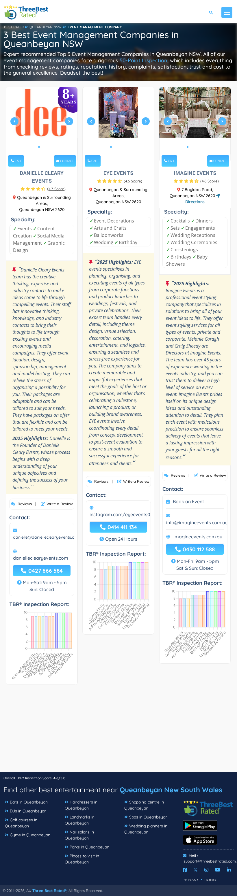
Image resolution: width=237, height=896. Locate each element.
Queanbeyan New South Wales (171, 789)
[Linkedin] (229, 869)
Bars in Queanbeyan (29, 802)
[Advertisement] (118, 731)
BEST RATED (14, 27)
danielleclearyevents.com (40, 558)
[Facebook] (185, 869)
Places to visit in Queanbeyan (82, 859)
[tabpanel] (42, 124)
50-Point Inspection (143, 60)
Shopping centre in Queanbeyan (144, 805)
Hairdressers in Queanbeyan (81, 805)
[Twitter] (195, 869)
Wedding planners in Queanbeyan (145, 829)
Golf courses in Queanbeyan (21, 823)
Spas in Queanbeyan (148, 817)
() (56, 188)
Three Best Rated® (49, 890)
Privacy (191, 879)
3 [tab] (120, 147)
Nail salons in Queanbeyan (79, 835)
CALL (17, 161)
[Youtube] (217, 869)
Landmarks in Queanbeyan (80, 820)
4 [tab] (125, 147)
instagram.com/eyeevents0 (120, 514)
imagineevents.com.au (197, 537)
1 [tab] (39, 147)
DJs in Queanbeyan (28, 811)
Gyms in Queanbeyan (30, 834)
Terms (210, 879)
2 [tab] (44, 147)
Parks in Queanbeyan (89, 847)
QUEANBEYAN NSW (45, 27)
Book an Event (188, 501)
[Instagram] (206, 869)
